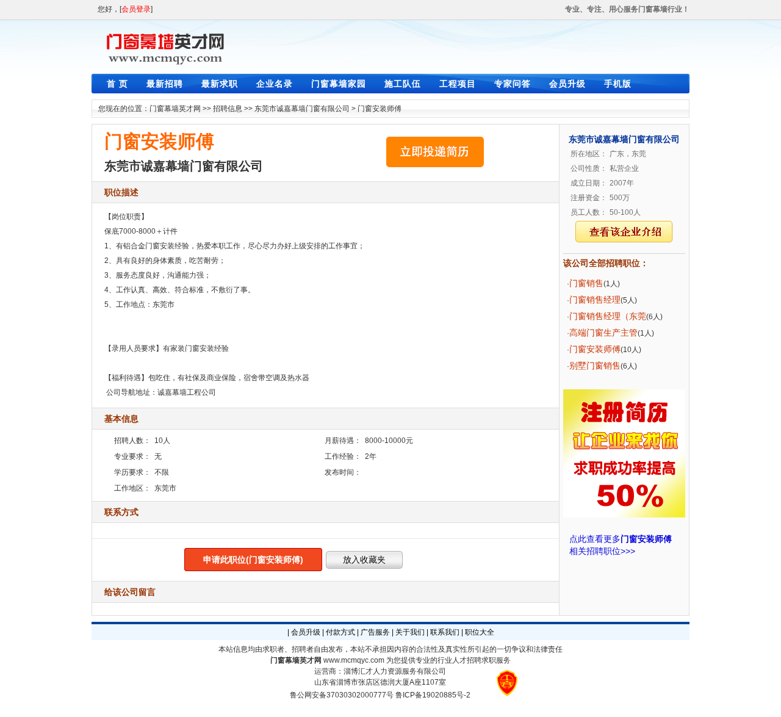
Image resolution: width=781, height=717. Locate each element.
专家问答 (512, 83)
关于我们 (410, 632)
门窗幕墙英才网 (175, 108)
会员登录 (136, 9)
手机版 (618, 83)
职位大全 (479, 632)
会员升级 (567, 83)
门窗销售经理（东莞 (607, 316)
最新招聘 (164, 83)
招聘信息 (227, 108)
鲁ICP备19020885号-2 (432, 695)
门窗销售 (586, 283)
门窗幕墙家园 (338, 83)
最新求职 (219, 83)
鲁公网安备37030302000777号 (342, 695)
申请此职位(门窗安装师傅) (253, 559)
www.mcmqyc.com (353, 660)
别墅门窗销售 (595, 365)
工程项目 (457, 83)
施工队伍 (402, 83)
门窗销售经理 (595, 299)
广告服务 (375, 632)
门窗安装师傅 (379, 108)
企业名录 (274, 83)
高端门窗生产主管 (603, 332)
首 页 (117, 83)
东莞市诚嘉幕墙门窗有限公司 (302, 108)
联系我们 (444, 632)
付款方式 (340, 632)
